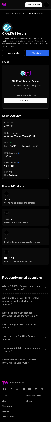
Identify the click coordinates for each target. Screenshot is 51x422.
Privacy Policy (8, 417)
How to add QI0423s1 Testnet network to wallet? (21, 349)
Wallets (8, 199)
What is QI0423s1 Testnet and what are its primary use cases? (21, 288)
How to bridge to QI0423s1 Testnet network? (19, 326)
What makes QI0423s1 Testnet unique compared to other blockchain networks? (20, 300)
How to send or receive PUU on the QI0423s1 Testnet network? (19, 361)
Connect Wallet (34, 5)
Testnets (18, 13)
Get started (37, 53)
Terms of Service (33, 395)
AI (5, 238)
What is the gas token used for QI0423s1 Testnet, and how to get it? (20, 314)
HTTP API (9, 258)
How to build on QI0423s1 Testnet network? (18, 338)
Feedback (6, 411)
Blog (4, 401)
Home (4, 395)
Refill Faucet (25, 100)
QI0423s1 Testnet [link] (35, 13)
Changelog (7, 406)
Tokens (8, 219)
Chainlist (7, 13)
